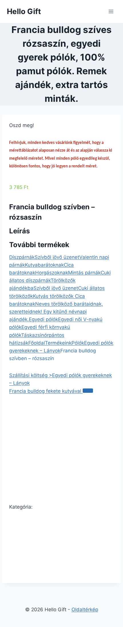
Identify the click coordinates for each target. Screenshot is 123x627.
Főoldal (36, 343)
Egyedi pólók (43, 319)
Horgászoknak (51, 273)
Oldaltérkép (85, 609)
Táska (28, 335)
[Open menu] (111, 11)
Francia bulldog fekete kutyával (46, 391)
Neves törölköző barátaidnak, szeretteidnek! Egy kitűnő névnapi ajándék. (56, 311)
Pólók (78, 343)
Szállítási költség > (30, 375)
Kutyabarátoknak (44, 265)
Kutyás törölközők (54, 296)
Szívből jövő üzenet (57, 257)
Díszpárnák (22, 257)
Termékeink (58, 343)
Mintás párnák (84, 273)
